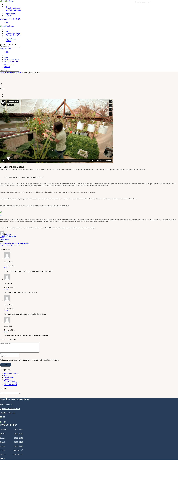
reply (6, 268)
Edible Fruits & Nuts (13, 72)
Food (2, 243)
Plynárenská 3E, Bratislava (10, 409)
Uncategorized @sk (11, 383)
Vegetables (25, 243)
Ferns (6, 375)
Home (2, 72)
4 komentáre (4, 240)
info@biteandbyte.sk (7, 413)
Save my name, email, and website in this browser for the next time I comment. (30, 360)
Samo (8, 234)
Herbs (6, 379)
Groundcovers (9, 377)
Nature (14, 243)
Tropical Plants (9, 381)
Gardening (8, 243)
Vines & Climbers (10, 385)
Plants (18, 243)
